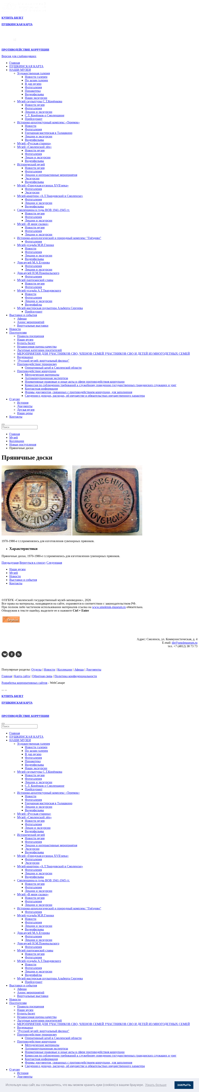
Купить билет (26, 343)
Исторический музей (31, 164)
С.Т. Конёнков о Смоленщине (44, 115)
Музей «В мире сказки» (33, 224)
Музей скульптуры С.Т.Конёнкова (39, 101)
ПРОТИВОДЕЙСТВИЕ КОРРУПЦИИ (25, 49)
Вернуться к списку (32, 562)
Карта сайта (22, 676)
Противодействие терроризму (37, 364)
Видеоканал (25, 357)
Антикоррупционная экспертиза (46, 378)
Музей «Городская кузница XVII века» (43, 185)
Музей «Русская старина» (34, 143)
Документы (24, 406)
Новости (30, 125)
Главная (14, 62)
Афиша (22, 318)
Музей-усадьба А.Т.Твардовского (39, 290)
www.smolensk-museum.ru (109, 607)
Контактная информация (41, 388)
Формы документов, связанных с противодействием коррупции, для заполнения (78, 392)
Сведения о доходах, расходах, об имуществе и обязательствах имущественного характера (85, 395)
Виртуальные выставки (32, 325)
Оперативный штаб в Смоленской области (53, 367)
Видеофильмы (34, 94)
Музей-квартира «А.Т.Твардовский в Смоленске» (50, 196)
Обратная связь (42, 676)
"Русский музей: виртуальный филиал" (43, 360)
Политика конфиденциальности (75, 676)
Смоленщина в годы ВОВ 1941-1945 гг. (43, 210)
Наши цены (25, 413)
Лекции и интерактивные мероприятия (51, 175)
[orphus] (11, 622)
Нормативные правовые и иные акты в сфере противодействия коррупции (75, 381)
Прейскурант (33, 118)
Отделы (36, 669)
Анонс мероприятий (30, 322)
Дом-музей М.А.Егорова (33, 262)
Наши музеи (25, 339)
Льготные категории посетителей (39, 350)
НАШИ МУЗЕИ (20, 69)
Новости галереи (36, 76)
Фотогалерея (33, 87)
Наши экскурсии (36, 97)
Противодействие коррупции (36, 371)
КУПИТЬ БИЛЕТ (12, 17)
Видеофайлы (33, 304)
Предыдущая (10, 562)
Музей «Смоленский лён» (34, 147)
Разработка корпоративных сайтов (24, 682)
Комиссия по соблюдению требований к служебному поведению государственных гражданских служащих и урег (100, 385)
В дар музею (33, 83)
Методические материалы (42, 374)
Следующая (54, 562)
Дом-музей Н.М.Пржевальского (38, 273)
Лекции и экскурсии (38, 111)
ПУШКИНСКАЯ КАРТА (26, 66)
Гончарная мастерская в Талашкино (48, 133)
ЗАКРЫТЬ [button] (184, 1085)
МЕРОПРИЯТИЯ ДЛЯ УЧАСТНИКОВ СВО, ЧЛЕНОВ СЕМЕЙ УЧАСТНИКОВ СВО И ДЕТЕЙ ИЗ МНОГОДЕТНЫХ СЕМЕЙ (103, 353)
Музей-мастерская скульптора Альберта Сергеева (50, 308)
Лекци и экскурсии (38, 157)
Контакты (15, 416)
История (22, 402)
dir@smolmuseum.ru (184, 642)
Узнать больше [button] (156, 1085)
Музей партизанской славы (35, 280)
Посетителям (18, 332)
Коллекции (64, 669)
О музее (14, 399)
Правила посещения (30, 336)
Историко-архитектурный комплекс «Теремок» (48, 122)
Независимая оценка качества (37, 346)
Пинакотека (33, 90)
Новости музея (35, 104)
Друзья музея (25, 409)
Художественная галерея (33, 73)
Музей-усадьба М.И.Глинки (35, 245)
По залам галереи (36, 80)
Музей (13, 572)
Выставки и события (23, 315)
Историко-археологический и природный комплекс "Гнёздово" (59, 238)
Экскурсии (32, 178)
